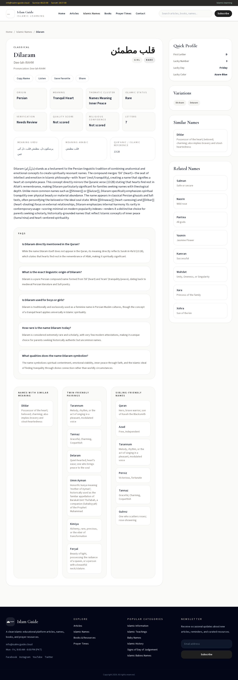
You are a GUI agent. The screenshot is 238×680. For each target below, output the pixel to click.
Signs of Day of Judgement (142, 650)
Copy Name (23, 78)
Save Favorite (62, 78)
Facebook (11, 657)
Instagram (24, 657)
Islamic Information (137, 626)
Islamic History (135, 644)
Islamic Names (91, 13)
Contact (140, 13)
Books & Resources (85, 638)
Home (61, 13)
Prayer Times (123, 13)
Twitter (49, 657)
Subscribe (223, 13)
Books (107, 13)
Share (82, 78)
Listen (42, 78)
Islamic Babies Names (139, 655)
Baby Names (134, 638)
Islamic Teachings (137, 632)
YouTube (37, 657)
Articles (74, 13)
